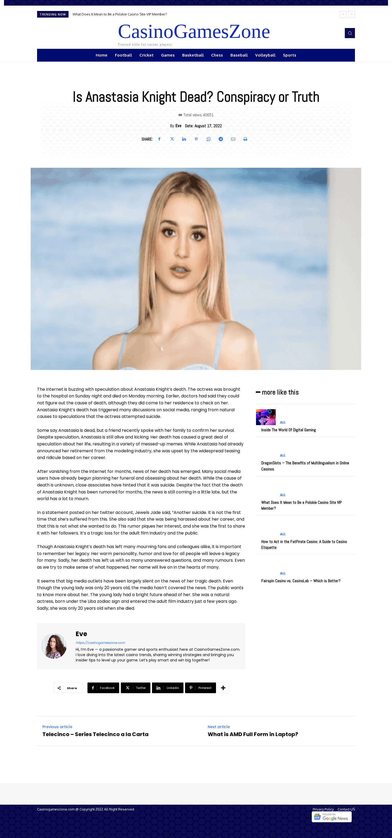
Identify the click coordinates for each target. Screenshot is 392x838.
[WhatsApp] (208, 139)
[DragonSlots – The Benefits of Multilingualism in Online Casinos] (266, 450)
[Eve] (57, 646)
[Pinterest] (196, 139)
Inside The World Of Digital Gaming (288, 430)
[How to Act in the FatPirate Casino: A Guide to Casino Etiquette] (266, 529)
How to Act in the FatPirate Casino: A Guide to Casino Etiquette (122, 14)
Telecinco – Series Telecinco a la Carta (95, 734)
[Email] (233, 139)
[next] (351, 14)
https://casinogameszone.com (100, 642)
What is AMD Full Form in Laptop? (253, 734)
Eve (178, 125)
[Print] (245, 139)
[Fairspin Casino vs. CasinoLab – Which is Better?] (266, 568)
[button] (350, 33)
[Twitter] (171, 139)
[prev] (343, 14)
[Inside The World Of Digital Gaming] (266, 417)
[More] (223, 688)
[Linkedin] (184, 139)
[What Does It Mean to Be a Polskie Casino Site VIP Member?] (266, 489)
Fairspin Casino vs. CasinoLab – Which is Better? (301, 581)
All (283, 422)
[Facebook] (159, 139)
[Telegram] (220, 139)
